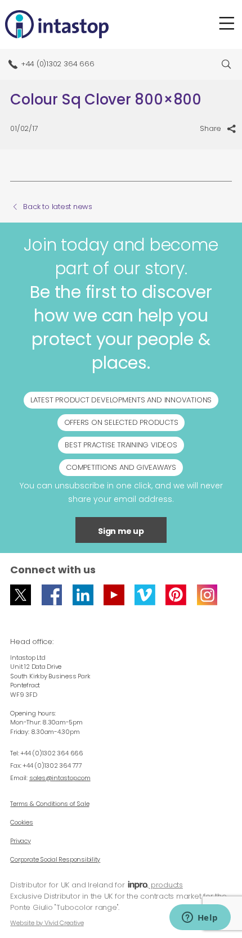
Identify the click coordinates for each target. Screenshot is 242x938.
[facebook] (52, 594)
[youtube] (114, 594)
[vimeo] (145, 594)
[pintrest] (175, 594)
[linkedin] (83, 594)
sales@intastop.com (60, 777)
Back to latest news (57, 207)
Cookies (21, 822)
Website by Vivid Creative (46, 922)
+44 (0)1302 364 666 (58, 63)
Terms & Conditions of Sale (49, 803)
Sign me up (121, 531)
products (166, 885)
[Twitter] (20, 594)
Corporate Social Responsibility (55, 859)
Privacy (20, 840)
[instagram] (207, 594)
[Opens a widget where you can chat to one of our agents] (200, 918)
